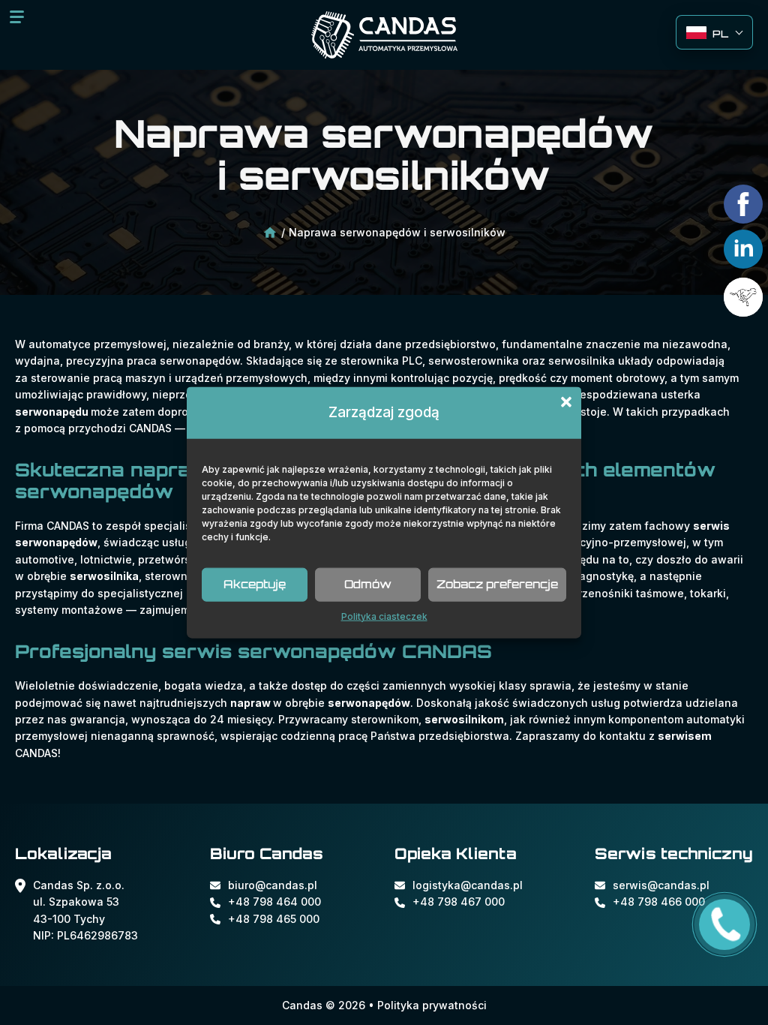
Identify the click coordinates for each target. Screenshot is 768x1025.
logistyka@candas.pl (467, 885)
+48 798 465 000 (274, 918)
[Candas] (384, 35)
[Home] (270, 233)
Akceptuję (255, 584)
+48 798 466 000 (659, 901)
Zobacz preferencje (497, 584)
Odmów (368, 584)
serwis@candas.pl (661, 885)
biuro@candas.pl (272, 885)
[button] (566, 402)
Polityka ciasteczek (384, 615)
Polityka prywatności (432, 1005)
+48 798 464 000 (274, 901)
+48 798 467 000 (458, 901)
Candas (302, 1005)
